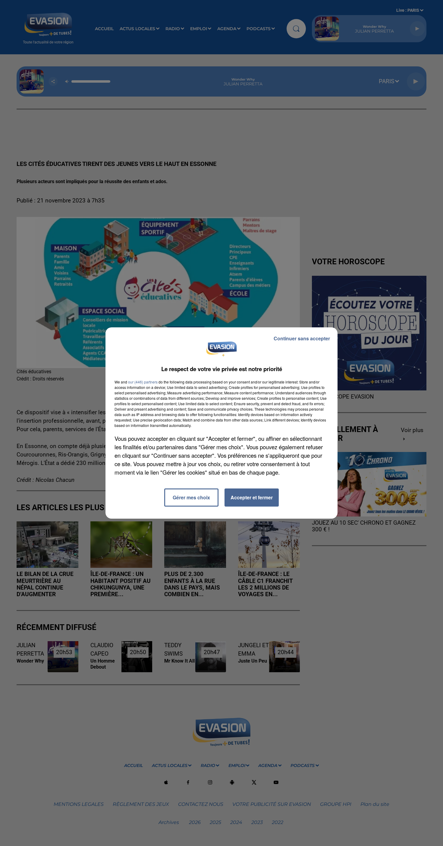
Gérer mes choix (191, 497)
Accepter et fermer (252, 497)
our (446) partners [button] (143, 381)
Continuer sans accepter (302, 338)
